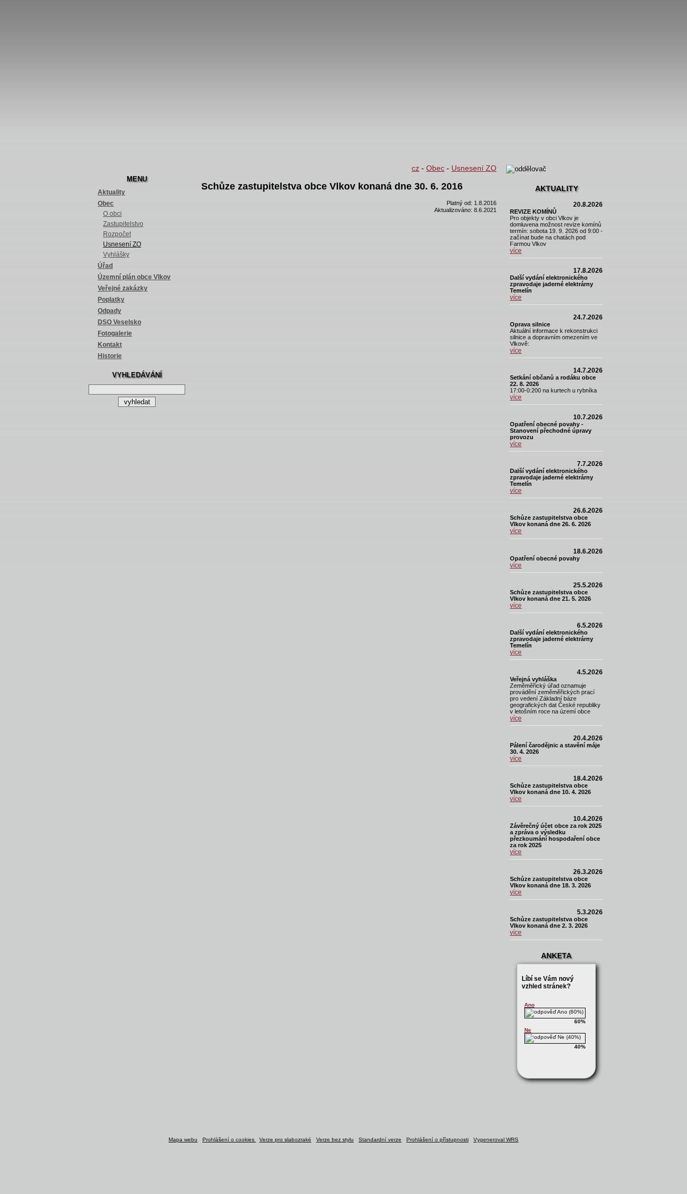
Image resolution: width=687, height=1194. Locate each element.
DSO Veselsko (119, 322)
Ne (527, 1030)
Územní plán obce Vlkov (134, 277)
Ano (529, 1005)
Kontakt (110, 344)
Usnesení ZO (122, 244)
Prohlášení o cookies (229, 1139)
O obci (112, 213)
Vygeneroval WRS (495, 1139)
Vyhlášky (116, 254)
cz (415, 168)
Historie (110, 356)
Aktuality (111, 192)
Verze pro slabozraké (285, 1139)
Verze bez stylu (335, 1139)
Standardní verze (380, 1139)
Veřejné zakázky (123, 288)
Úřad (105, 266)
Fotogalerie (115, 333)
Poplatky (111, 299)
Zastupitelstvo (123, 224)
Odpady (109, 311)
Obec (106, 203)
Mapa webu (183, 1139)
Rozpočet (117, 234)
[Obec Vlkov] (343, 80)
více (516, 250)
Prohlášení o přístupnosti (437, 1139)
